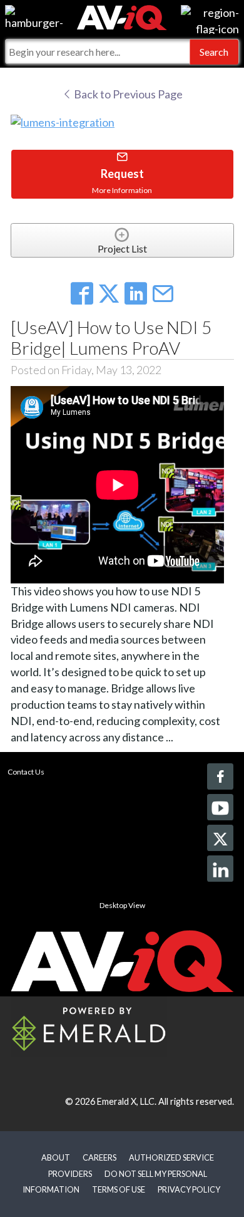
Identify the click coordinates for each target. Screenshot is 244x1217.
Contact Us (26, 771)
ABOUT (55, 1157)
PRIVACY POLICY (189, 1189)
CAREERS (99, 1157)
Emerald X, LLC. (126, 1101)
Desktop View (122, 905)
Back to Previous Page (127, 94)
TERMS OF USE (118, 1189)
